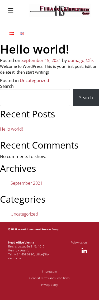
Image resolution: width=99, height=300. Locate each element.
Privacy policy (49, 285)
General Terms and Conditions (49, 278)
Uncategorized (34, 80)
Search (7, 86)
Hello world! (11, 129)
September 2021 (27, 183)
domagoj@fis (81, 60)
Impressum (49, 271)
